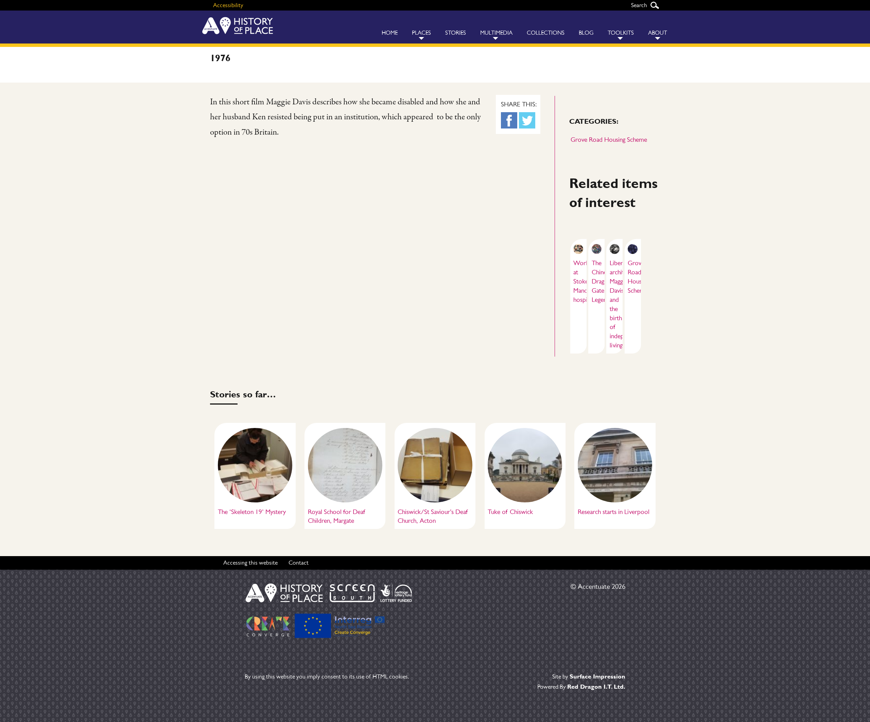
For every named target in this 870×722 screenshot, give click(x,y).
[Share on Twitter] (527, 120)
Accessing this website (250, 562)
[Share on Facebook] (509, 120)
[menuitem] (390, 27)
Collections (545, 33)
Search (654, 5)
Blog (586, 33)
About (657, 33)
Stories (455, 33)
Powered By (581, 686)
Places (421, 33)
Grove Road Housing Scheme (609, 139)
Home (390, 33)
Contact (299, 562)
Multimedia (496, 33)
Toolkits (621, 33)
